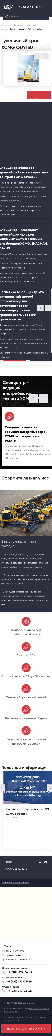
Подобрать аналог (36, 95)
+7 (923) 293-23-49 (19, 981)
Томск (40, 7)
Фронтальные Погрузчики (15, 882)
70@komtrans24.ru (13, 955)
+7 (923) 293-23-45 (19, 991)
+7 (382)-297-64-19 (28, 7)
